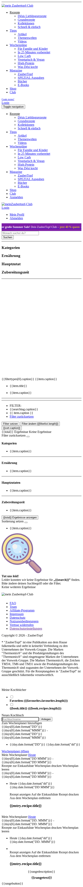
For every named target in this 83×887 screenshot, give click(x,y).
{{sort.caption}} (11, 427)
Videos (22, 41)
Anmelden (16, 197)
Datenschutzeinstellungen (26, 628)
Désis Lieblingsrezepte (32, 16)
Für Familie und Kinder (33, 48)
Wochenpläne (18, 45)
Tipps (13, 30)
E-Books (23, 85)
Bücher (22, 81)
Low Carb (24, 56)
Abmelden (16, 218)
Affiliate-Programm (22, 610)
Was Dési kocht (28, 67)
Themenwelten (27, 38)
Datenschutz (17, 617)
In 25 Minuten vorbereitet (34, 52)
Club (13, 92)
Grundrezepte (26, 19)
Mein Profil (17, 214)
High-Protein (26, 63)
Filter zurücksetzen (22, 416)
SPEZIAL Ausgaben (31, 77)
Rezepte (15, 12)
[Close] (28, 436)
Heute (32, 755)
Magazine (16, 70)
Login (5, 102)
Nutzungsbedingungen (24, 621)
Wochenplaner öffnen (15, 751)
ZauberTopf (25, 74)
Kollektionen (26, 23)
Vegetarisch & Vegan (31, 59)
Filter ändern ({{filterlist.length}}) (40, 423)
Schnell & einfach (29, 27)
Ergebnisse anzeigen (20, 517)
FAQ (13, 603)
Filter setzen (10, 423)
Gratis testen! (8, 99)
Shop (13, 88)
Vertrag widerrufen (22, 625)
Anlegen (46, 719)
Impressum (17, 614)
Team (13, 606)
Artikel (22, 34)
